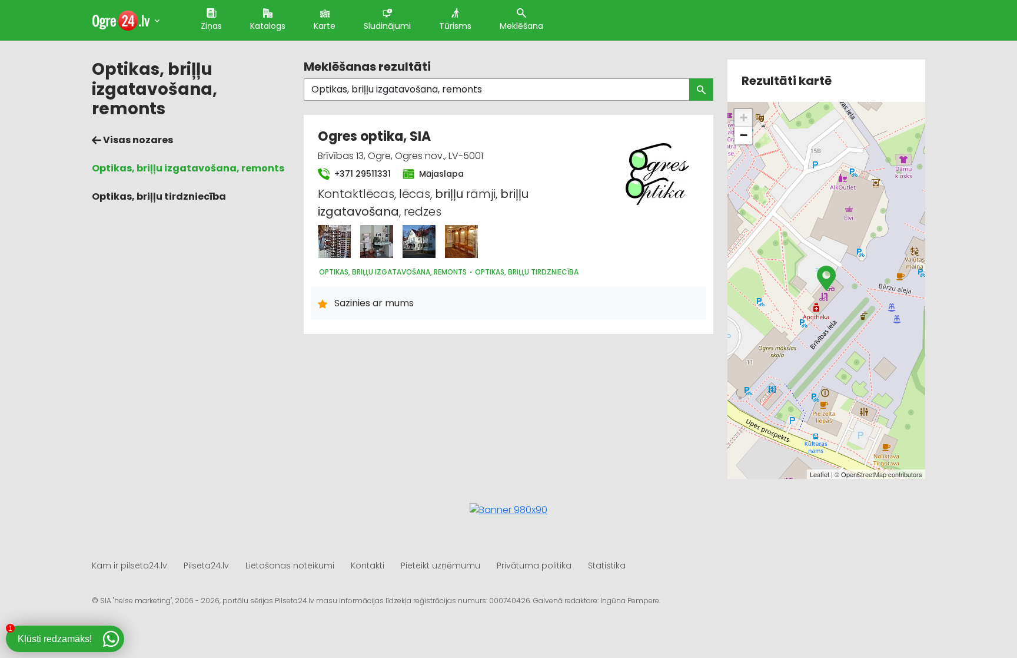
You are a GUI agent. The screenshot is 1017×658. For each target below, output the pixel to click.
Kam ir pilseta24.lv (129, 565)
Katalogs (267, 26)
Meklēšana (521, 26)
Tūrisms (455, 26)
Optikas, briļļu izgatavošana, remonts (188, 168)
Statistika (607, 565)
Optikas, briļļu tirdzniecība (159, 196)
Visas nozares (137, 140)
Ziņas (211, 26)
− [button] (743, 135)
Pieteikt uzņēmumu (440, 565)
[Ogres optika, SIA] (334, 241)
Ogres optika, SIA (374, 136)
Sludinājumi (387, 26)
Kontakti (367, 565)
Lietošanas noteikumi (289, 565)
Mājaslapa (440, 174)
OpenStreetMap (863, 474)
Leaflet (819, 474)
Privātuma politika (534, 565)
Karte (324, 26)
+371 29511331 (361, 174)
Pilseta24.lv (206, 565)
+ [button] (743, 117)
